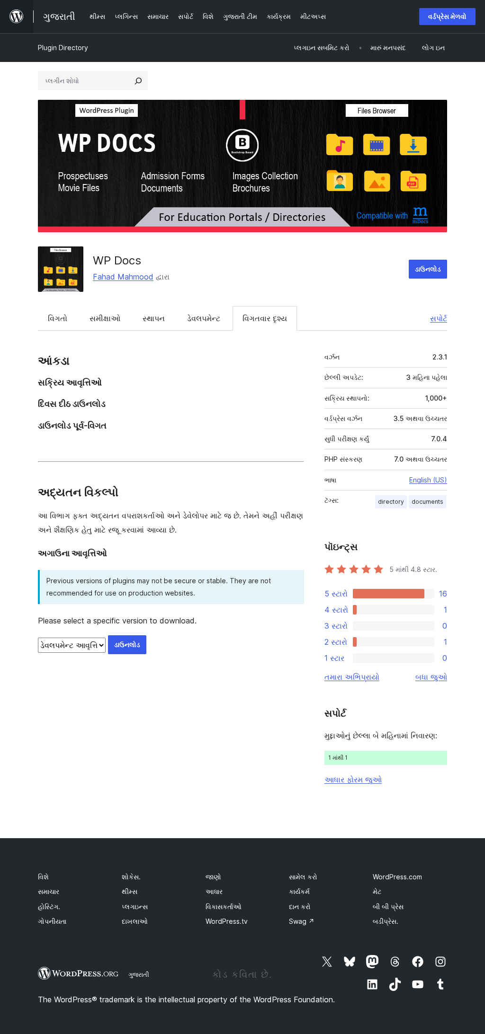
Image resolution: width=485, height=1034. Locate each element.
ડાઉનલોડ (428, 269)
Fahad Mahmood (123, 276)
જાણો (213, 877)
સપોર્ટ (438, 318)
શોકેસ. (131, 877)
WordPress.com (397, 877)
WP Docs (117, 260)
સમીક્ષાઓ (105, 318)
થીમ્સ (129, 891)
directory (391, 501)
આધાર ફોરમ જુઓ (353, 779)
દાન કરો (300, 907)
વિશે (43, 877)
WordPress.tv (227, 921)
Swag (301, 921)
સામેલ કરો (303, 877)
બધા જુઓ (431, 677)
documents (427, 501)
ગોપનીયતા (52, 921)
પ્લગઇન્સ (135, 907)
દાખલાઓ (135, 921)
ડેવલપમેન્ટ (203, 318)
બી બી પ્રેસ (388, 907)
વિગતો (57, 318)
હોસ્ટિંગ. (49, 907)
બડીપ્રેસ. (385, 921)
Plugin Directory (63, 48)
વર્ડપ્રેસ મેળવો (447, 16)
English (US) (428, 480)
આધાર (214, 891)
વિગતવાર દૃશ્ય (264, 318)
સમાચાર (48, 891)
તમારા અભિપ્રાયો (351, 677)
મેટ (377, 891)
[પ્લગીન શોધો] (138, 80)
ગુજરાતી (138, 974)
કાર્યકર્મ (299, 891)
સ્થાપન (154, 318)
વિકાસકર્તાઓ (224, 907)
